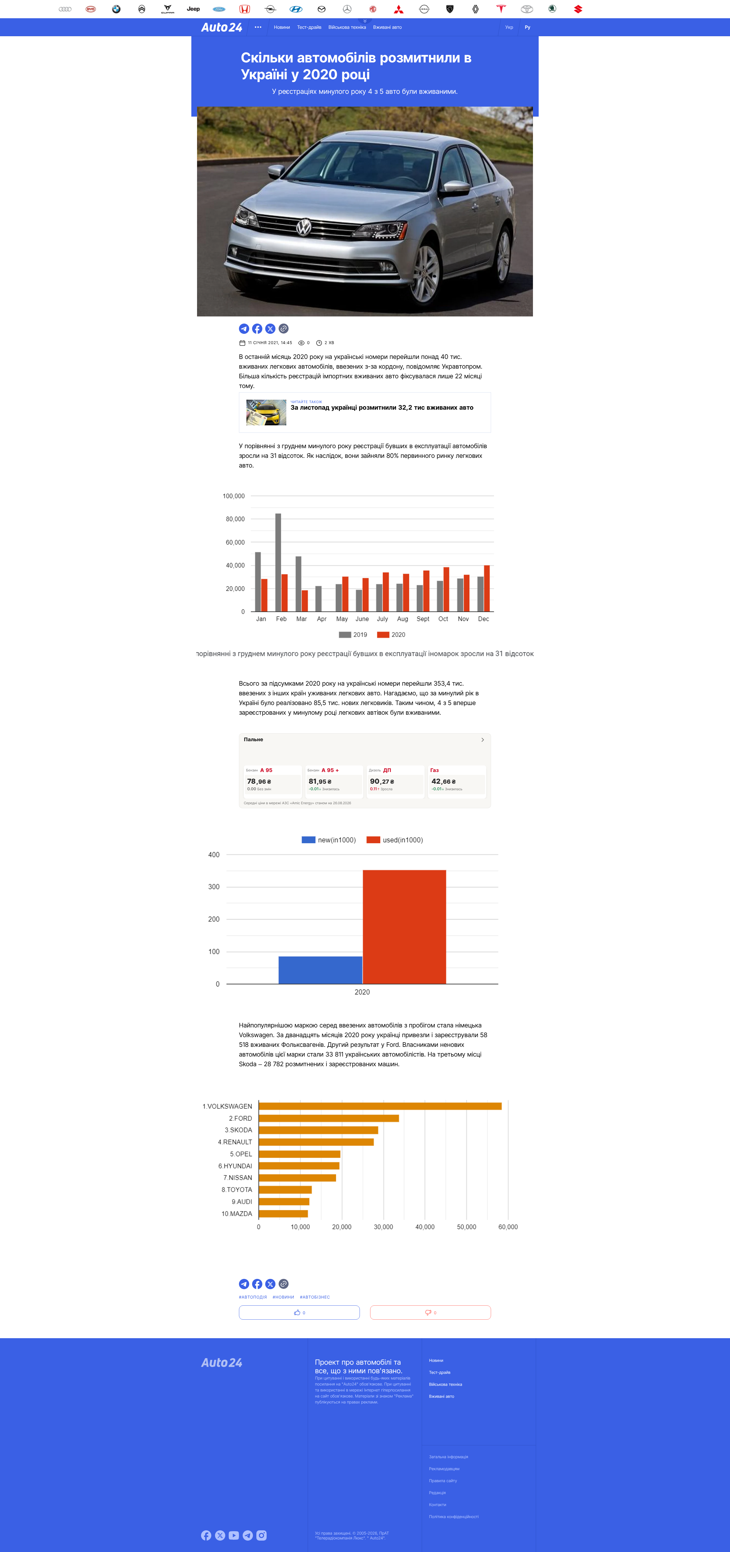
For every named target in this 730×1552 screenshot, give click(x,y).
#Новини (284, 1297)
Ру (527, 27)
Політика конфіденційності (454, 1516)
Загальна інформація (448, 1457)
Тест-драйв (309, 27)
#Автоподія (253, 1297)
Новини (282, 27)
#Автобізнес (315, 1297)
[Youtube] (234, 1535)
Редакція (437, 1492)
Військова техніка (347, 27)
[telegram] (244, 329)
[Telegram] (248, 1535)
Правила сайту (443, 1480)
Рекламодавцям (444, 1468)
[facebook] (257, 329)
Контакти (437, 1504)
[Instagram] (261, 1535)
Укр (509, 27)
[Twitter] (220, 1535)
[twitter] (270, 329)
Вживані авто (387, 27)
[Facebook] (206, 1535)
